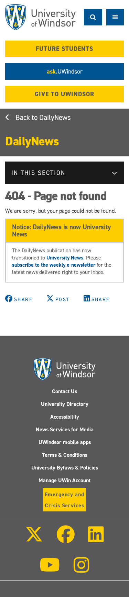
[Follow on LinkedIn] (96, 539)
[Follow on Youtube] (49, 569)
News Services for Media (65, 429)
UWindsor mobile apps (65, 442)
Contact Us (64, 391)
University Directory (64, 404)
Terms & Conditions (64, 454)
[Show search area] (93, 17)
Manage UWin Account (64, 480)
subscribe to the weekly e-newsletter (53, 264)
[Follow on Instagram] (81, 569)
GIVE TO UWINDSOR (64, 94)
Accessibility (64, 416)
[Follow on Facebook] (65, 539)
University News (64, 257)
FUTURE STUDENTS (64, 49)
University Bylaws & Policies (64, 467)
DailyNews (55, 117)
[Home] (40, 17)
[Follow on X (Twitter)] (34, 539)
